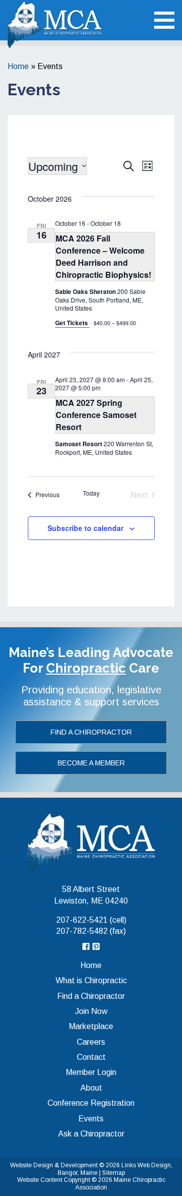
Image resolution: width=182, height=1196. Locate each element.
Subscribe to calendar (85, 528)
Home (18, 66)
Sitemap (113, 1172)
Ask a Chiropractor (91, 1133)
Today (91, 493)
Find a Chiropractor (91, 732)
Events (91, 1118)
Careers (91, 1042)
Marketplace (91, 1026)
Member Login (91, 1072)
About (91, 1088)
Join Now (91, 1011)
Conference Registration (91, 1103)
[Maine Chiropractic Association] (91, 844)
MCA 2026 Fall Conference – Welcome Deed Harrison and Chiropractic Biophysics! (103, 256)
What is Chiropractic (91, 980)
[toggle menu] (164, 20)
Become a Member (91, 763)
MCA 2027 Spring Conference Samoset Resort (96, 415)
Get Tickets (72, 322)
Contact (91, 1057)
